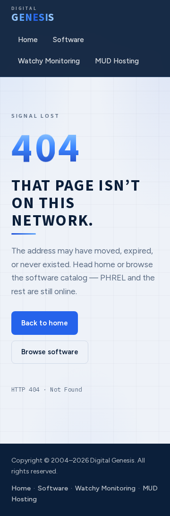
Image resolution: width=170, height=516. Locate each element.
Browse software (49, 352)
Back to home (44, 323)
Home (28, 39)
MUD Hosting (117, 61)
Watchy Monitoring (49, 61)
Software (68, 39)
